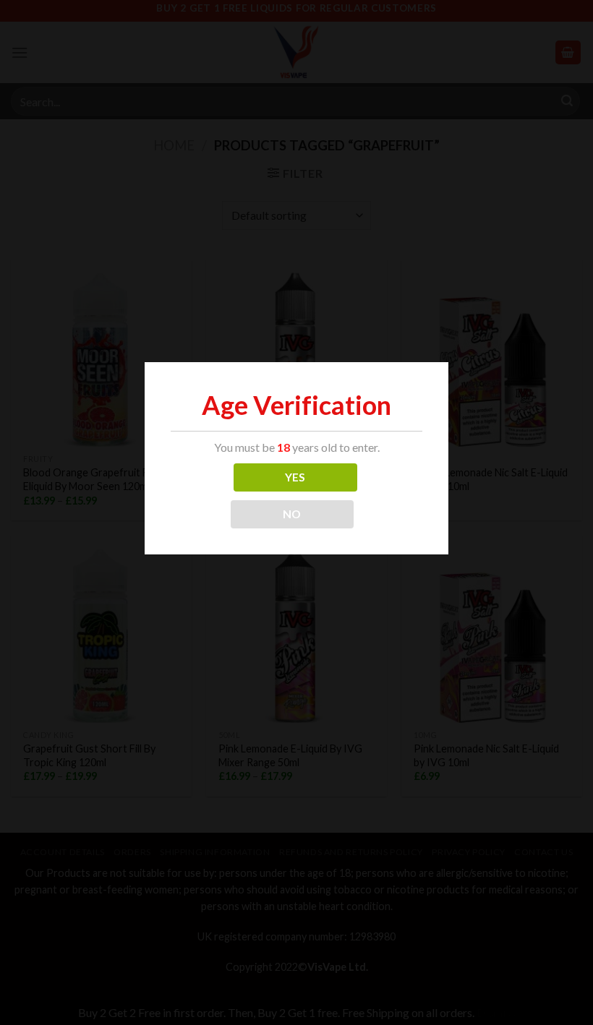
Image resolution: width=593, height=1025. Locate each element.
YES (295, 477)
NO (292, 513)
